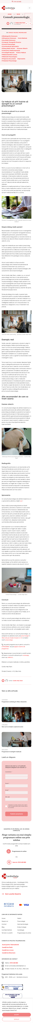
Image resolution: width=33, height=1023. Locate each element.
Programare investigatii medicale (11, 751)
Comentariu (8, 771)
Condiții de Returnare (8, 953)
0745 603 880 (17, 1)
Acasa (3, 918)
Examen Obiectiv (23, 48)
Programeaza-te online (19, 851)
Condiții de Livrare (8, 950)
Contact (4, 924)
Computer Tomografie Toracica (12, 42)
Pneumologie (23, 32)
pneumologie (25, 636)
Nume (7, 783)
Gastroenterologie (22, 924)
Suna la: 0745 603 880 (19, 862)
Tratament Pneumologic (10, 61)
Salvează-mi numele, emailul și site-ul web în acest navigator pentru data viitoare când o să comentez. (18, 806)
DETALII (16, 1019)
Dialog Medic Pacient (9, 48)
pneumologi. (9, 640)
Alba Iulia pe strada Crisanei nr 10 (12, 638)
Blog (3, 927)
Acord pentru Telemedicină (10, 944)
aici (21, 501)
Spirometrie (21, 59)
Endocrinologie (21, 927)
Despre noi (5, 921)
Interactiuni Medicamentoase (11, 50)
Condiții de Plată (7, 947)
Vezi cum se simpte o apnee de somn (12, 727)
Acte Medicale (23, 38)
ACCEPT (16, 1014)
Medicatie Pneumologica (10, 56)
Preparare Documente (9, 59)
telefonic (10, 657)
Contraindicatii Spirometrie (11, 46)
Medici (19, 918)
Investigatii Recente (8, 52)
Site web (7, 797)
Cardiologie (20, 930)
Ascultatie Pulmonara (9, 40)
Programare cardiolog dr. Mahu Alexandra (14, 702)
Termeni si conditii (7, 933)
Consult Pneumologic (9, 44)
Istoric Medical (21, 52)
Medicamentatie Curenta (10, 54)
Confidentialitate (7, 930)
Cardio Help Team (20, 22)
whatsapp (26, 655)
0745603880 (5, 646)
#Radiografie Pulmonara (10, 36)
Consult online (13, 32)
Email (7, 790)
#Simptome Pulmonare (9, 38)
